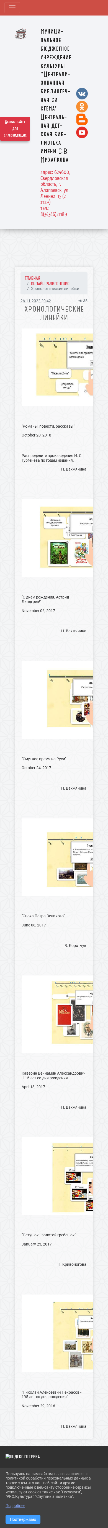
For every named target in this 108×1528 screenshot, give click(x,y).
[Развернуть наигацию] (12, 7)
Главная (32, 278)
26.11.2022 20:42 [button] (35, 301)
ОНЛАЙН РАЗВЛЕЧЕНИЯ (50, 283)
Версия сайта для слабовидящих (15, 128)
